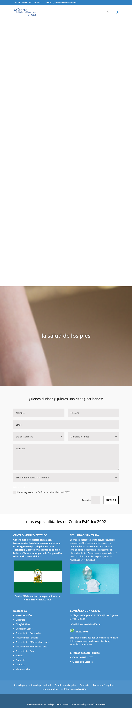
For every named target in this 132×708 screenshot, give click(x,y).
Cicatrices (20, 619)
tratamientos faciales (25, 543)
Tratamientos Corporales (28, 633)
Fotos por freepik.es (103, 685)
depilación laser (45, 546)
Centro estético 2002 (82, 657)
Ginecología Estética (82, 661)
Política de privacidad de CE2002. (54, 492)
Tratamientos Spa (25, 651)
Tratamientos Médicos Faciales (31, 646)
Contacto (20, 664)
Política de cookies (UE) (73, 689)
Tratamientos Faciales (27, 637)
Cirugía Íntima (23, 624)
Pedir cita (20, 660)
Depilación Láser (24, 628)
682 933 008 (81, 631)
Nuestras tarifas (24, 615)
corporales (46, 543)
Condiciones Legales (65, 685)
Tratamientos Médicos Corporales (33, 642)
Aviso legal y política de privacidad (32, 685)
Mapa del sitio (23, 668)
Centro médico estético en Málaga (32, 539)
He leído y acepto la (44, 492)
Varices (19, 655)
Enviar (111, 500)
